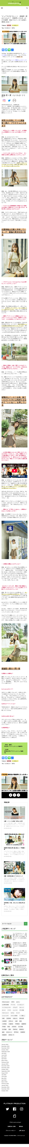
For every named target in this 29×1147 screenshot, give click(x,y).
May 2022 (4, 1078)
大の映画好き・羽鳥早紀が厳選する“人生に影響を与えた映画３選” (20, 960)
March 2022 (4, 1081)
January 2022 (5, 1085)
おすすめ (9, 25)
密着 (20, 1021)
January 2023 (5, 1064)
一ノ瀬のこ (22, 1015)
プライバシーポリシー (11, 1130)
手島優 (3, 1026)
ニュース (15, 1010)
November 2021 (5, 1089)
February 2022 (5, 1083)
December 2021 (5, 1087)
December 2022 (5, 1065)
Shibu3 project (5, 1002)
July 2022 (4, 1074)
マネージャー (5, 1013)
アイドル (13, 1004)
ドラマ (9, 1010)
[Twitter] (10, 795)
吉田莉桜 (8, 1018)
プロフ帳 (21, 1010)
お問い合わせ (22, 1130)
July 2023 (4, 1053)
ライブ (17, 1013)
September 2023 (6, 1051)
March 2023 (4, 1060)
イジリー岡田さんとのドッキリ (19, 60)
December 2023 (5, 1046)
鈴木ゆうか (9, 1032)
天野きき (11, 1021)
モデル (13, 28)
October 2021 (5, 1090)
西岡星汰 (21, 1029)
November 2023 (5, 1048)
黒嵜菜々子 (11, 1034)
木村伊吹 (14, 1026)
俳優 (3, 1018)
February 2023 (5, 1062)
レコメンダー (5, 1015)
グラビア (15, 1007)
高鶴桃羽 (4, 1034)
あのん (18, 1002)
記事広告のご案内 (12, 1126)
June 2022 (4, 1076)
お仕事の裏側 (5, 1004)
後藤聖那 (24, 1024)
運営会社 (21, 1126)
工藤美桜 (11, 1024)
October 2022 (5, 1069)
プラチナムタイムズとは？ (15, 1122)
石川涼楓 (20, 1026)
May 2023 (4, 1057)
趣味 (3, 1032)
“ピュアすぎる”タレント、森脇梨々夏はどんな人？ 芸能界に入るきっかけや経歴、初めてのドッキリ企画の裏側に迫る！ (20, 936)
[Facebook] (14, 795)
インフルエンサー (6, 1007)
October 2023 (5, 1049)
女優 (16, 1021)
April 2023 (4, 1058)
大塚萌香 (4, 1021)
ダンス (3, 1010)
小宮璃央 (4, 1024)
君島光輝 (21, 1018)
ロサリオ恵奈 (14, 1015)
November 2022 (5, 1067)
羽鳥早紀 (15, 1029)
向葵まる (15, 1018)
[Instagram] (18, 795)
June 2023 (4, 1055)
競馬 (10, 1029)
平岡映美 (17, 1024)
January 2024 (5, 1044)
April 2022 (4, 1080)
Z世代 (12, 1002)
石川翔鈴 (4, 1029)
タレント (21, 1007)
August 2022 (5, 1073)
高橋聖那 (22, 1032)
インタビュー (15, 25)
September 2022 (6, 1071)
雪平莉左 (16, 1032)
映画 (9, 1026)
